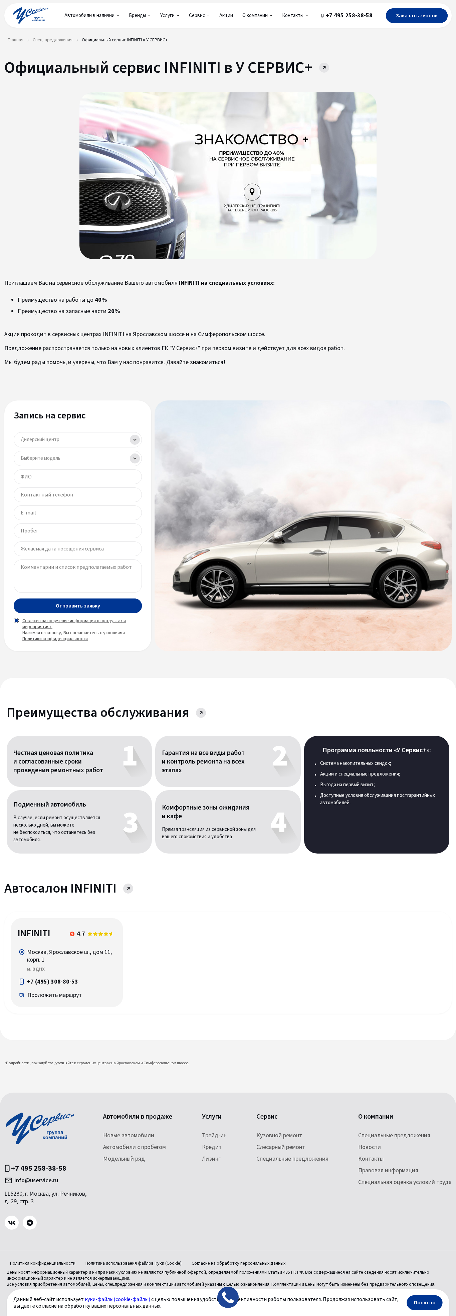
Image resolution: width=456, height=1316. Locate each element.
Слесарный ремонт (280, 1147)
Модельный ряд (124, 1159)
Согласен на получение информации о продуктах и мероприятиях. (74, 624)
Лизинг (211, 1159)
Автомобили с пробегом (134, 1147)
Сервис (266, 1117)
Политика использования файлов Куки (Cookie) (133, 1263)
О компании (375, 1117)
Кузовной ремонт (279, 1135)
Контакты (371, 1159)
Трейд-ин (214, 1135)
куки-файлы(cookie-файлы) (117, 1299)
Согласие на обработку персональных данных (238, 1263)
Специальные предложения (292, 1159)
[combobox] (78, 439)
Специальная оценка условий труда (405, 1182)
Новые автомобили (128, 1135)
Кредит (212, 1147)
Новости (369, 1147)
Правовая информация (388, 1170)
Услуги (212, 1117)
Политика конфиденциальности (42, 1263)
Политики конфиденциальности (55, 639)
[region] (67, 962)
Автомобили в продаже (137, 1117)
